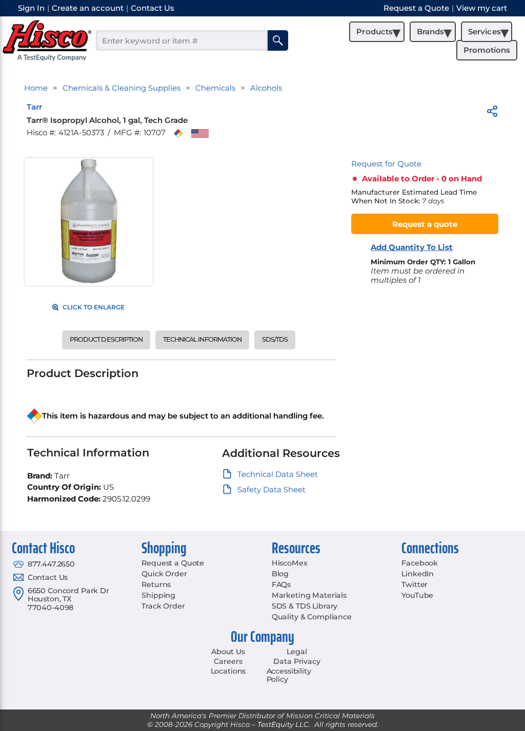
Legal (297, 652)
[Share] (492, 113)
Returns (156, 584)
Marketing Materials (309, 595)
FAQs (281, 584)
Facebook (419, 563)
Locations (228, 671)
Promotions (486, 50)
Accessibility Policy (289, 675)
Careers (228, 661)
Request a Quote (173, 563)
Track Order (163, 606)
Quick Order (164, 574)
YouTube (417, 595)
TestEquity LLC (283, 724)
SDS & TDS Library (305, 606)
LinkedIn (417, 574)
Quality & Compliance (312, 617)
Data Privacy (296, 661)
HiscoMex (290, 563)
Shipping (158, 595)
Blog (280, 574)
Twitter (414, 584)
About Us (228, 652)
